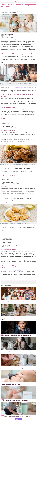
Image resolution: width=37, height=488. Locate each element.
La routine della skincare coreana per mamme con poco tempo (15, 351)
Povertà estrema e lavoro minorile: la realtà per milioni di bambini (16, 335)
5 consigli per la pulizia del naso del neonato (11, 384)
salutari (18, 270)
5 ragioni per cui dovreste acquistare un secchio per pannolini (15, 416)
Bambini (2, 334)
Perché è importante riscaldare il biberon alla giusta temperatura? (16, 368)
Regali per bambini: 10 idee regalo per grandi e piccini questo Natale (17, 301)
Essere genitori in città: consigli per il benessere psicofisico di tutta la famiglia (17, 319)
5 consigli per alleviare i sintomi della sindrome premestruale (15, 400)
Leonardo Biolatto (7, 35)
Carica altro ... (18, 419)
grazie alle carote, (13, 112)
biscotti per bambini (24, 48)
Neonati (2, 350)
